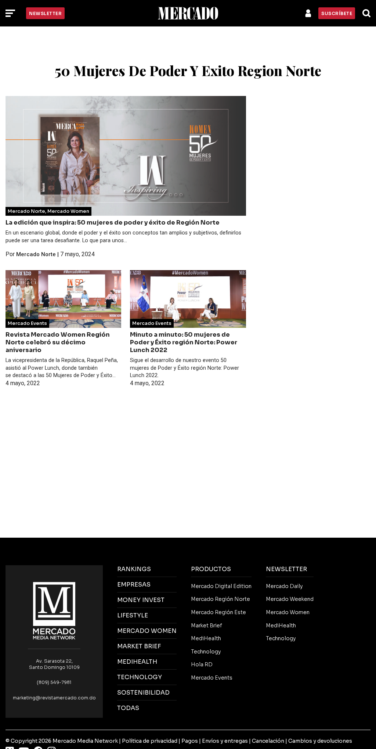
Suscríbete (336, 13)
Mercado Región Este (218, 612)
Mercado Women (68, 211)
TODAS (128, 708)
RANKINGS (134, 569)
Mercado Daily (284, 586)
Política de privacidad (149, 741)
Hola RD (202, 664)
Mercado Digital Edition (221, 586)
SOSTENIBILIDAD (143, 692)
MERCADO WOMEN (147, 631)
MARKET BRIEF (139, 646)
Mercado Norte (26, 211)
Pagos (189, 741)
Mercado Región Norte (220, 599)
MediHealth (206, 638)
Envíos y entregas (225, 741)
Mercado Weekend (290, 599)
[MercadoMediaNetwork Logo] (54, 610)
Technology (206, 651)
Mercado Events (27, 323)
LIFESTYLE (132, 615)
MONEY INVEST (140, 600)
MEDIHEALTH (137, 662)
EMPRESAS (134, 584)
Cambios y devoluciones (320, 741)
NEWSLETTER (286, 569)
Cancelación (268, 741)
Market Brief (206, 625)
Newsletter (45, 13)
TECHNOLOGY (139, 677)
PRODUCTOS (211, 569)
